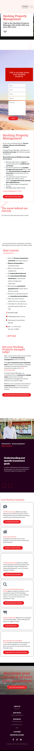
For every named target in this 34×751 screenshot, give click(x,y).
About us (17, 709)
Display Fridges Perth (9, 618)
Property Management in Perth (12, 191)
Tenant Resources (17, 721)
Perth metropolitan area (14, 369)
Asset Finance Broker (9, 537)
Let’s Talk (11, 336)
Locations (17, 732)
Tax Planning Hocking (9, 512)
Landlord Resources (17, 724)
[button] (4, 485)
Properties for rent (17, 735)
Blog (17, 728)
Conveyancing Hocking (10, 563)
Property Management (17, 715)
